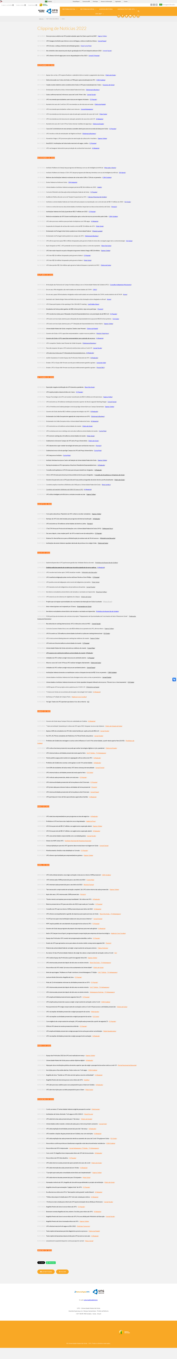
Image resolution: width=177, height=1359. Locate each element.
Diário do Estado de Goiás (114, 726)
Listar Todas (47, 1272)
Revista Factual (89, 884)
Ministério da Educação (107, 538)
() (94, 358)
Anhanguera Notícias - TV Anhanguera (102, 992)
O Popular (93, 99)
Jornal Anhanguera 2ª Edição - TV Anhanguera (84, 1148)
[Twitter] (126, 15)
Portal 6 (114, 206)
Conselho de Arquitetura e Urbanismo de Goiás (109, 475)
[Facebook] (122, 15)
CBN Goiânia (101, 80)
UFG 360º (98, 14)
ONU (95, 289)
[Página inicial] (41, 12)
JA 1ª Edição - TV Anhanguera (107, 972)
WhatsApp (52, 1262)
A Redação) (92, 1129)
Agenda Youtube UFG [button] (126, 9)
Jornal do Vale (101, 362)
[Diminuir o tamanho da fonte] (154, 5)
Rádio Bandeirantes (110, 1031)
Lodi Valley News (93, 304)
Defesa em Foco (108, 528)
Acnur (109, 299)
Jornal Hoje (102, 1124)
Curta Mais (97, 450)
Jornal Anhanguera (87, 109)
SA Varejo (122, 172)
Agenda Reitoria (106, 9)
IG (88, 701)
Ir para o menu (20, 5)
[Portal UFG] (52, 13)
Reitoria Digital (68, 9)
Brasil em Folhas (101, 592)
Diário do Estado (98, 124)
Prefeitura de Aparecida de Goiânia (106, 562)
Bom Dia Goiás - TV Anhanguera (110, 914)
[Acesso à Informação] (43, 4)
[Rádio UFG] (134, 15)
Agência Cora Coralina (79, 697)
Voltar (63, 1272)
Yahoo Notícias (103, 948)
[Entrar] (1, 1)
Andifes (86, 1080)
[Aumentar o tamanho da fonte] (151, 5)
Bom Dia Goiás (106, 245)
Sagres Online (102, 138)
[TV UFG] (138, 15)
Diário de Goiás (111, 75)
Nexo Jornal (89, 1241)
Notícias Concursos (83, 1226)
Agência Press (90, 821)
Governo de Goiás (108, 85)
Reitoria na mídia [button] (87, 9)
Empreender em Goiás (84, 606)
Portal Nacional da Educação (127, 1065)
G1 (116, 953)
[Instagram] (118, 15)
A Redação (99, 119)
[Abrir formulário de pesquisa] (138, 11)
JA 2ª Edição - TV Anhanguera (96, 753)
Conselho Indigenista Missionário (120, 284)
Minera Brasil (107, 601)
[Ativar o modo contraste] (157, 5)
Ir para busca (32, 5)
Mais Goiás (103, 114)
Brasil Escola (89, 1114)
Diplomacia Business (92, 90)
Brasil (50, 1)
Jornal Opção (91, 94)
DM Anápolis (73, 182)
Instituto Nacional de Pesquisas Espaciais (78, 841)
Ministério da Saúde (92, 687)
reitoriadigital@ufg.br (91, 1300)
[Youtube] (130, 15)
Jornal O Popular (94, 55)
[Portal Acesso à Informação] (124, 1334)
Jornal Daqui (102, 41)
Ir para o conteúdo (6, 5)
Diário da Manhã (100, 104)
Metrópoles (95, 1011)
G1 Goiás (129, 241)
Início (41, 19)
